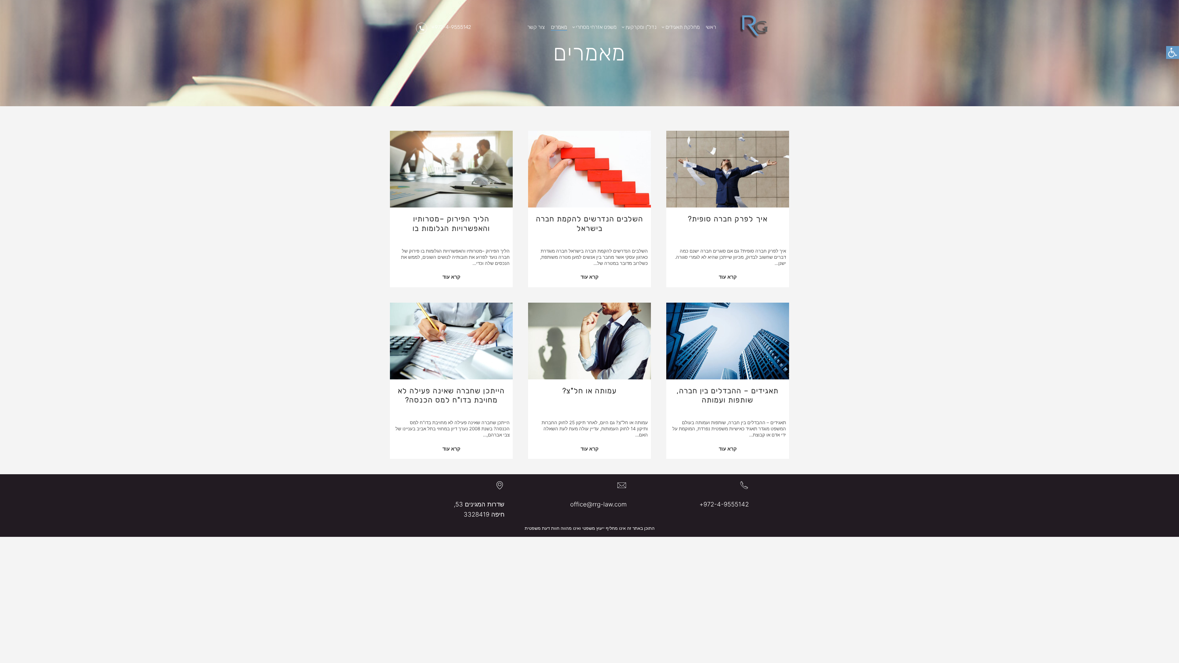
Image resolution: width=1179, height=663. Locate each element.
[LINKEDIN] (513, 27)
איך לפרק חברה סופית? (728, 219)
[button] (1172, 52)
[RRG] (753, 27)
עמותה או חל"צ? (589, 390)
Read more (728, 278)
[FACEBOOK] (503, 27)
